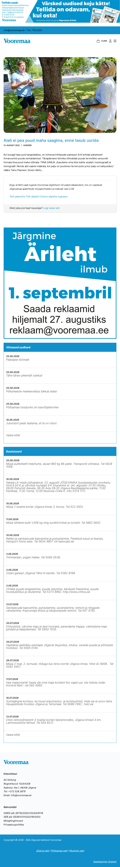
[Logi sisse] (110, 41)
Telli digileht (33, 196)
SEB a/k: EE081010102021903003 (22, 816)
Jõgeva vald (42, 850)
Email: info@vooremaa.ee (18, 795)
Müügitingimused (13, 820)
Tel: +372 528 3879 (14, 791)
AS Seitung (10, 779)
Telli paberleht (17, 196)
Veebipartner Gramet (104, 861)
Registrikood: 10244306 (17, 783)
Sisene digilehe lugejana (53, 196)
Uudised (27, 145)
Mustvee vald (76, 850)
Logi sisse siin (51, 208)
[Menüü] (115, 41)
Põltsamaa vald (59, 850)
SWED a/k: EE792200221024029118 (23, 813)
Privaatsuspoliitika (14, 824)
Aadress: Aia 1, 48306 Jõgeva (20, 787)
